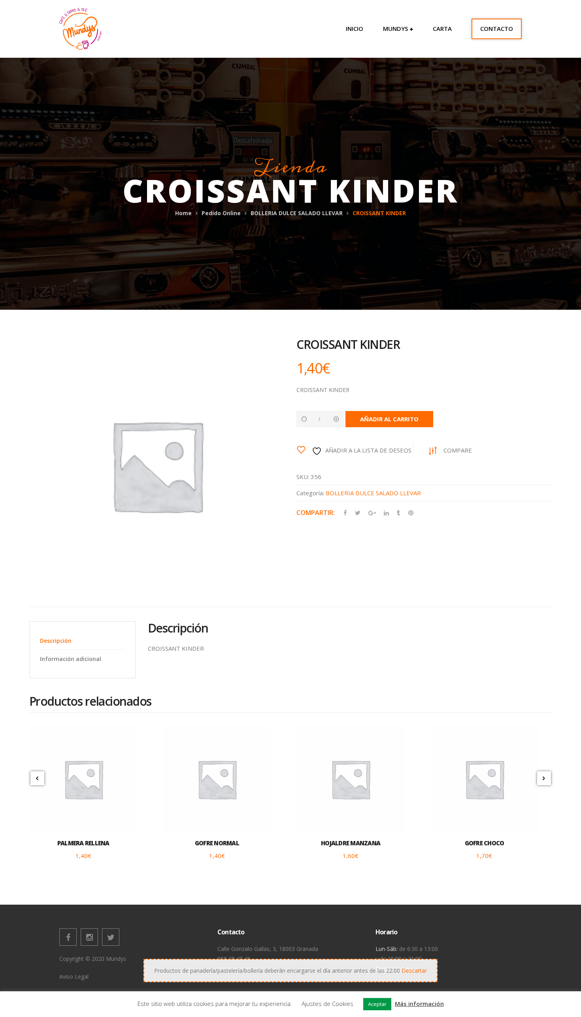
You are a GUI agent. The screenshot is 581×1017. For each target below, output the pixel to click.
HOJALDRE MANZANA (350, 843)
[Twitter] (110, 937)
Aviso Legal (74, 976)
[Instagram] (89, 937)
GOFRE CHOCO (484, 843)
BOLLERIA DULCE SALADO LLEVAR (297, 213)
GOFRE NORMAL (217, 843)
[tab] (82, 641)
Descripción (56, 640)
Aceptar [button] (377, 1004)
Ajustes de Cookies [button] (327, 1004)
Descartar (414, 970)
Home (183, 213)
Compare (457, 450)
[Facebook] (68, 937)
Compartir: (315, 512)
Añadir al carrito (389, 419)
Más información (419, 1004)
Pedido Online (221, 213)
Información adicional (70, 659)
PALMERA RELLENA (83, 843)
